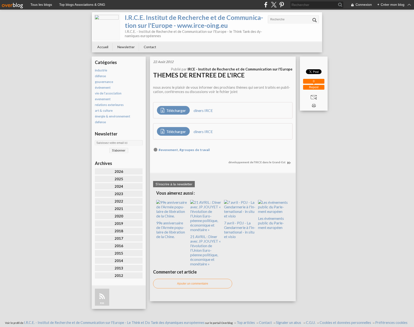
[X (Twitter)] (274, 4)
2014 (119, 260)
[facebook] (266, 4)
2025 (119, 179)
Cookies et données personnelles (345, 323)
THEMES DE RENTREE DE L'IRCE (199, 75)
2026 (119, 171)
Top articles (246, 323)
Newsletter (126, 47)
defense (100, 122)
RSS (102, 303)
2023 (119, 194)
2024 (119, 186)
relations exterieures (109, 105)
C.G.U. (311, 323)
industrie (101, 70)
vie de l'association (108, 93)
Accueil (102, 47)
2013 (119, 268)
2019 (119, 223)
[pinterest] (282, 4)
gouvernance (104, 82)
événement (102, 87)
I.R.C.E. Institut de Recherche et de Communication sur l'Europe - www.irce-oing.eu (194, 21)
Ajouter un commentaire (192, 283)
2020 (119, 216)
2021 (119, 208)
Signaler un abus (289, 323)
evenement (102, 99)
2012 (119, 275)
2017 (119, 238)
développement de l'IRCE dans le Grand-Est (257, 162)
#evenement (168, 150)
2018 (119, 231)
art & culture (104, 110)
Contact (150, 47)
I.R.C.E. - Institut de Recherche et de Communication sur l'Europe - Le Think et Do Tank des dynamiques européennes (114, 323)
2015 (119, 253)
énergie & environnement (112, 116)
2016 (119, 246)
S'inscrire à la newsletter (173, 184)
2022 (119, 201)
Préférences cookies (391, 323)
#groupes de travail (194, 150)
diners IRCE (203, 110)
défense (100, 76)
